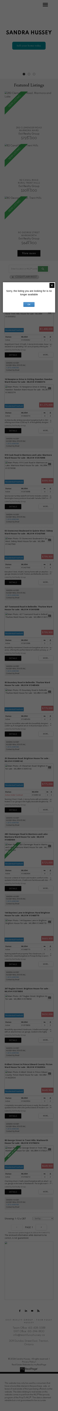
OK (29, 304)
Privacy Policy (28, 1362)
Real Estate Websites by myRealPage (29, 1365)
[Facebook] (20, 1311)
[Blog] (38, 1311)
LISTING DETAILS (13, 354)
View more (29, 253)
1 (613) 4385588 (12, 367)
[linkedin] (26, 1311)
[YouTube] (32, 1311)
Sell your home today (29, 45)
